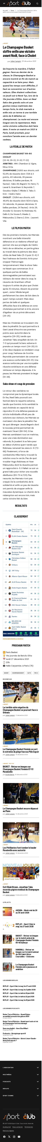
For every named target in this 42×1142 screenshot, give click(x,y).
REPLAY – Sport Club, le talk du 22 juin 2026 (18, 996)
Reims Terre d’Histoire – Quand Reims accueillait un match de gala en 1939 (16, 1015)
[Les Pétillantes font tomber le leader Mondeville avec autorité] (21, 832)
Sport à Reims (8, 1095)
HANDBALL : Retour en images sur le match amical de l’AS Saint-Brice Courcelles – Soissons (27, 953)
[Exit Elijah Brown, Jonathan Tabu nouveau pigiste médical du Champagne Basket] (21, 872)
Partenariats (29, 1127)
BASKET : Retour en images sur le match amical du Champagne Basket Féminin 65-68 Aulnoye (27, 939)
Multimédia (7, 1074)
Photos (11, 763)
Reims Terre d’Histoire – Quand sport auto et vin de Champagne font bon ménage (20, 1022)
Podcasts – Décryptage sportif (14, 1033)
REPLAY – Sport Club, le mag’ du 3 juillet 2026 (19, 990)
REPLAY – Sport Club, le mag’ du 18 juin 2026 (18, 1000)
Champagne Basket (18, 673)
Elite (29, 673)
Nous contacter (17, 1127)
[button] (4, 3)
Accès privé (7, 1127)
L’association (8, 1067)
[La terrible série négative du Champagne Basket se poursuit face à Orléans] (21, 692)
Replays (6, 1088)
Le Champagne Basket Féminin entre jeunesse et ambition (26, 967)
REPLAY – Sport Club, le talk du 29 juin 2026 (18, 993)
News (12, 10)
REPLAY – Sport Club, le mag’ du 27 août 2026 (25, 925)
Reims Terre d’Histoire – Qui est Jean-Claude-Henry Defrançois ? (19, 1039)
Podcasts (6, 1081)
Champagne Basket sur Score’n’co (13, 638)
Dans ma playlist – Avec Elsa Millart (15, 1028)
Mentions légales (8, 1131)
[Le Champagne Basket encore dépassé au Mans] (21, 793)
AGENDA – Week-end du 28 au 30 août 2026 (26, 911)
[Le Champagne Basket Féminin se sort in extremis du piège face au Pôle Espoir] (21, 734)
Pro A (36, 673)
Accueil (5, 10)
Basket (6, 43)
